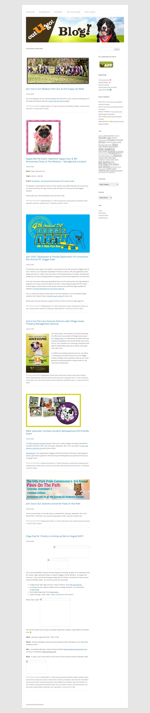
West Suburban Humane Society (40, 443)
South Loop (111, 168)
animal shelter (109, 136)
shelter (104, 169)
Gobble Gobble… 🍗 (104, 82)
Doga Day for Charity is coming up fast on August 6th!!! (54, 536)
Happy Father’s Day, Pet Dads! (107, 87)
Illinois (85, 201)
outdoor (69, 684)
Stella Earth (35, 590)
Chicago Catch (53, 375)
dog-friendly (79, 201)
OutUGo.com (30, 12)
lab (56, 684)
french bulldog (58, 682)
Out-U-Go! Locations (73, 12)
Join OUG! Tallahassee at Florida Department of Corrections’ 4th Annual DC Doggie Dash (57, 258)
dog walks (102, 151)
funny (74, 682)
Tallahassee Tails (46, 306)
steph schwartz (38, 687)
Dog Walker (103, 146)
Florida (83, 306)
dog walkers (113, 146)
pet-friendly (66, 380)
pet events (29, 108)
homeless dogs (30, 465)
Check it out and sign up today (58, 101)
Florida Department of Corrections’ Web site (49, 289)
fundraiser (69, 682)
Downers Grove (83, 463)
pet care (53, 380)
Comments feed (103, 215)
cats (35, 380)
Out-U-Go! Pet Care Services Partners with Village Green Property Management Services (55, 322)
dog (73, 679)
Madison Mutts (45, 106)
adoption (100, 135)
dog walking (69, 106)
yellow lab (46, 687)
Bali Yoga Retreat (76, 585)
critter (39, 380)
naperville (29, 203)
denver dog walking (112, 142)
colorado (119, 140)
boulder (75, 677)
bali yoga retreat (61, 677)
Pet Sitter (103, 164)
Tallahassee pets (59, 308)
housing (47, 380)
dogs (43, 380)
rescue (100, 169)
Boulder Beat (45, 375)
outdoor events (84, 106)
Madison (76, 106)
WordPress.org (102, 218)
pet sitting (104, 166)
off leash (63, 684)
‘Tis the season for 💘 (104, 80)
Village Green (59, 338)
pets (112, 162)
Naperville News (46, 201)
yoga (51, 687)
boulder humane (83, 677)
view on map (69, 181)
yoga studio (57, 687)
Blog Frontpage (44, 12)
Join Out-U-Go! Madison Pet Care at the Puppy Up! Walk (55, 88)
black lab (69, 677)
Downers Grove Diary (73, 375)
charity (69, 306)
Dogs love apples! (103, 85)
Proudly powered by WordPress (35, 704)
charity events (76, 306)
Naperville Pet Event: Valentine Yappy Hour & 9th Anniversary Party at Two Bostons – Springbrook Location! (56, 160)
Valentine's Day (44, 203)
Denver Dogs (62, 375)
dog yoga (29, 682)
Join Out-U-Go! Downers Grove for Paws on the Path (53, 503)
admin (47, 108)
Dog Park (77, 679)
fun (64, 682)
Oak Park (112, 157)
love (59, 684)
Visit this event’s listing (55, 296)
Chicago (111, 139)
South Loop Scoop (58, 377)
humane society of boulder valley (45, 684)
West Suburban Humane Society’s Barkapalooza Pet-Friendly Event (57, 432)
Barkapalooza (30, 453)
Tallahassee (50, 308)
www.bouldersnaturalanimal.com (75, 649)
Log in (100, 210)
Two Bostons (35, 181)
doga (33, 682)
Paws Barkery (54, 592)
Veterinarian (102, 172)
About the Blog (90, 12)
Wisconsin (112, 172)
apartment (85, 377)
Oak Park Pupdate (46, 377)
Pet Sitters (114, 164)
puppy (73, 380)
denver (102, 141)
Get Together (81, 682)
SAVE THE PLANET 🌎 (104, 90)
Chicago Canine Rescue (64, 679)
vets (107, 172)
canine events (71, 201)
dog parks (108, 145)
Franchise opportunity (46, 682)
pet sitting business (78, 684)
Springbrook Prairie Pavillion (50, 181)
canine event (62, 106)
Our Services (58, 12)
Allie (74, 687)
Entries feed (102, 213)
